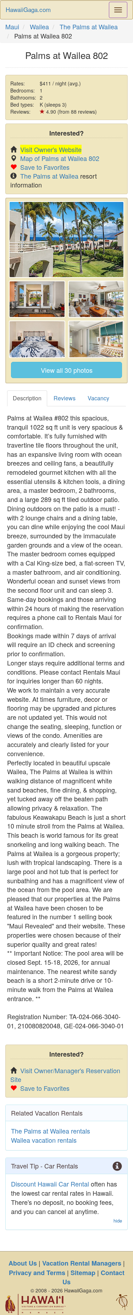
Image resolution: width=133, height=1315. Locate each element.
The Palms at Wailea (89, 26)
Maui (12, 26)
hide (117, 1221)
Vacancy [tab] (98, 398)
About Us (23, 1263)
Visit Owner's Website (51, 149)
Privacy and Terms (37, 1272)
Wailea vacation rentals (44, 1139)
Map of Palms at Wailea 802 (59, 158)
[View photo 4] (37, 339)
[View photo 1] (66, 239)
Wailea (39, 26)
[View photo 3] (96, 299)
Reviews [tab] (65, 398)
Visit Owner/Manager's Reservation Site (65, 1075)
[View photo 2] (37, 299)
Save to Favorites (45, 167)
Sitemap (83, 1272)
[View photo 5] (96, 339)
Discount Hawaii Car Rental (50, 1183)
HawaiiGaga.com (28, 9)
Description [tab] (27, 398)
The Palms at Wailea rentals (50, 1130)
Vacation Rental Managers (81, 1263)
